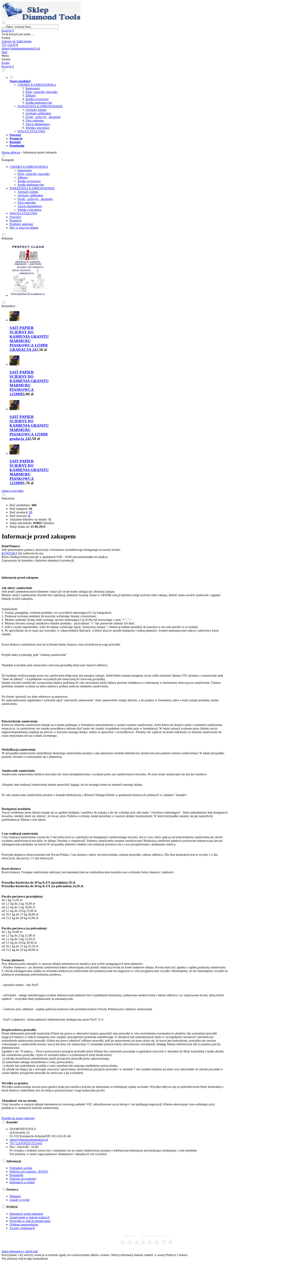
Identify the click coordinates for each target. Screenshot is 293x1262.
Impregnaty (33, 88)
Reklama (7, 238)
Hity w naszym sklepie (24, 227)
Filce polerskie (35, 120)
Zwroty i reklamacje (22, 1228)
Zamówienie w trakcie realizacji (30, 1217)
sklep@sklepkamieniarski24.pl (21, 48)
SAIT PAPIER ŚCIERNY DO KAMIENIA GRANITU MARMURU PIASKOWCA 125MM (29, 383)
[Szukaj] (3, 27)
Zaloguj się (9, 41)
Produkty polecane (21, 224)
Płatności (15, 1196)
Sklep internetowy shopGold (20, 1251)
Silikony (31, 95)
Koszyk (8, 30)
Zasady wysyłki (19, 1199)
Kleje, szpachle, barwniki (41, 92)
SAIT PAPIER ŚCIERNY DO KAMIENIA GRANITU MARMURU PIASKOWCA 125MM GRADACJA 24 (29, 339)
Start (4, 52)
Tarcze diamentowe (38, 124)
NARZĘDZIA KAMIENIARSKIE (40, 106)
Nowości (15, 217)
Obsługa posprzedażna (24, 1224)
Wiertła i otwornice (37, 127)
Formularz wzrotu (21, 1168)
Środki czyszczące (37, 99)
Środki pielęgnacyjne (39, 102)
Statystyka (8, 498)
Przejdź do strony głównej (18, 1118)
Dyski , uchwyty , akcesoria (43, 117)
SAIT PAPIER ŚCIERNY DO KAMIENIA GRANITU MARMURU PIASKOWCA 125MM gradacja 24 (29, 428)
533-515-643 (34, 1143)
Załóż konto (23, 41)
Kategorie (8, 160)
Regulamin (16, 1175)
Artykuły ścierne (36, 109)
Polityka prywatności (23, 1178)
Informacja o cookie (22, 1182)
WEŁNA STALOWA (31, 131)
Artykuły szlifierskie (38, 113)
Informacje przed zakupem (26, 1213)
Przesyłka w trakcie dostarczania (30, 1221)
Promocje (16, 220)
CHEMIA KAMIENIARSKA (37, 84)
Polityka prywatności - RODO (29, 1171)
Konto (6, 62)
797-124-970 (10, 45)
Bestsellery (8, 306)
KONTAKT (9, 553)
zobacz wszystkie (13, 490)
